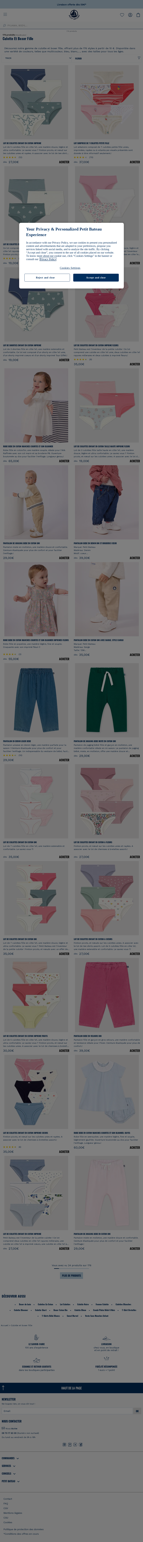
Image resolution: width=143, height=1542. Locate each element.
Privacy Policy (48, 259)
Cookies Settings (70, 267)
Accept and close (96, 277)
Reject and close (45, 277)
